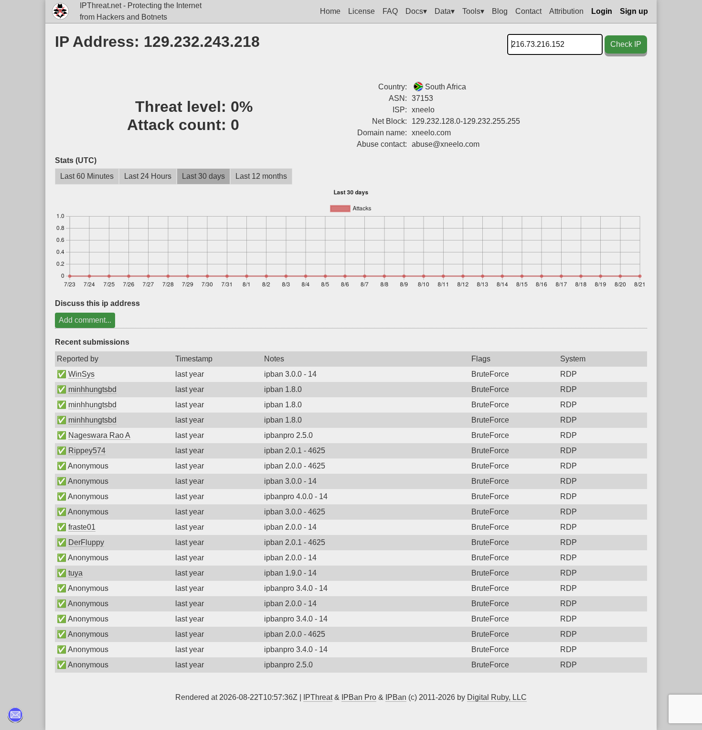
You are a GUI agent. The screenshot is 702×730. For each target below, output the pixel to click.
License (361, 11)
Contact (528, 11)
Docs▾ (416, 11)
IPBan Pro (358, 697)
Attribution (566, 11)
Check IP (625, 44)
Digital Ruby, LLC (497, 697)
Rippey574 (87, 451)
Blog (500, 11)
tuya (75, 573)
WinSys (81, 374)
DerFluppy (86, 542)
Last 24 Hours (147, 176)
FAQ (390, 11)
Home (330, 11)
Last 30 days (203, 176)
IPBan (395, 697)
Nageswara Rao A (99, 435)
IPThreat (317, 697)
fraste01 (82, 527)
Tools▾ (473, 11)
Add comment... (85, 320)
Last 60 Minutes (87, 176)
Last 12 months (261, 176)
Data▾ (445, 11)
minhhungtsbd (92, 389)
